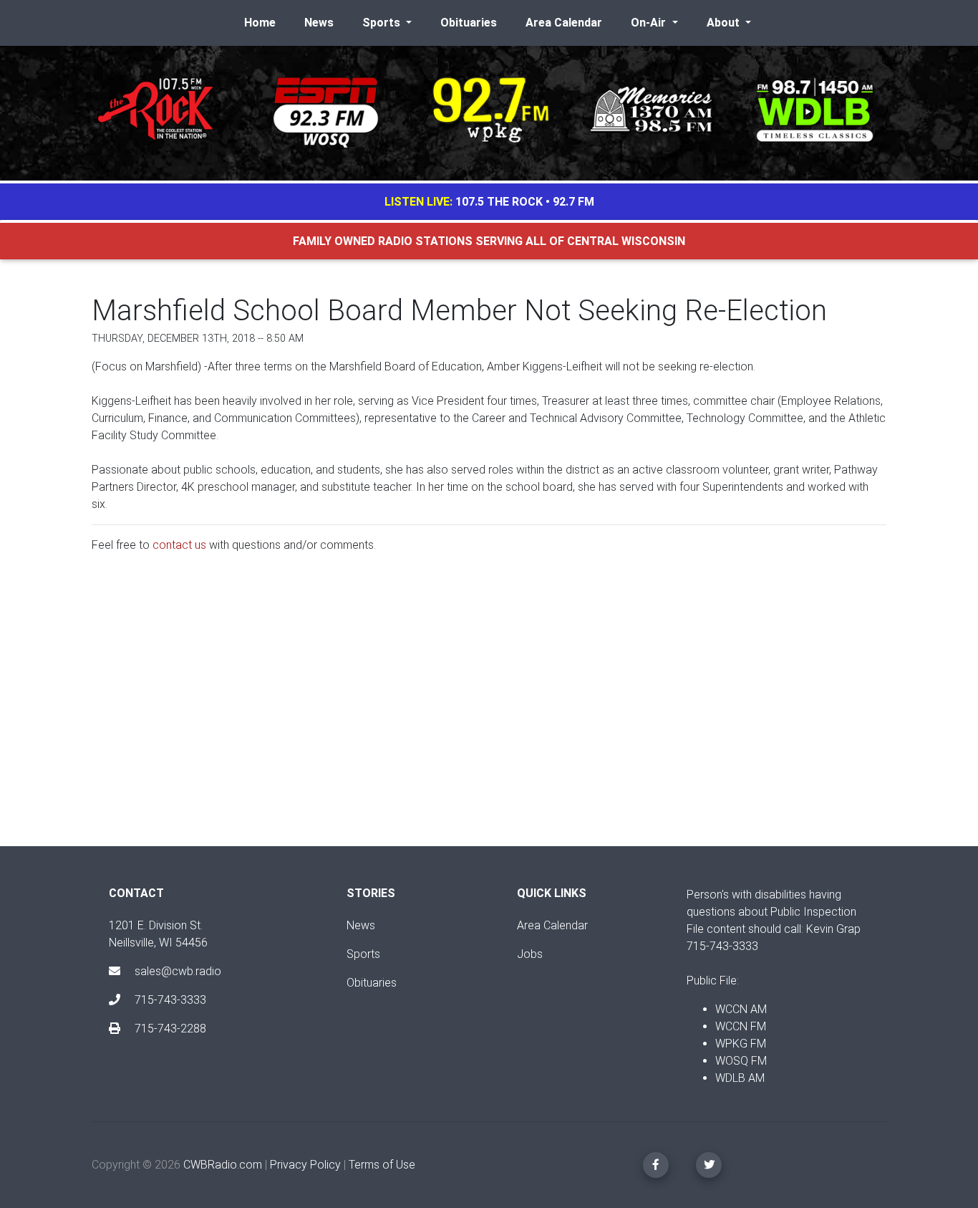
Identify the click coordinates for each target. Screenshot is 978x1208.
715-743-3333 (169, 1000)
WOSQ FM (741, 1061)
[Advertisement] (489, 711)
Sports (363, 954)
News (319, 22)
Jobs (530, 954)
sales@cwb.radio (178, 971)
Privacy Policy (305, 1164)
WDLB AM (740, 1078)
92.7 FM (573, 201)
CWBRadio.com (222, 1164)
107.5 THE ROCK (499, 201)
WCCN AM (741, 1009)
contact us (179, 545)
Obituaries (468, 22)
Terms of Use (382, 1164)
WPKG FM (740, 1043)
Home (260, 22)
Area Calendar (564, 22)
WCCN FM (740, 1026)
